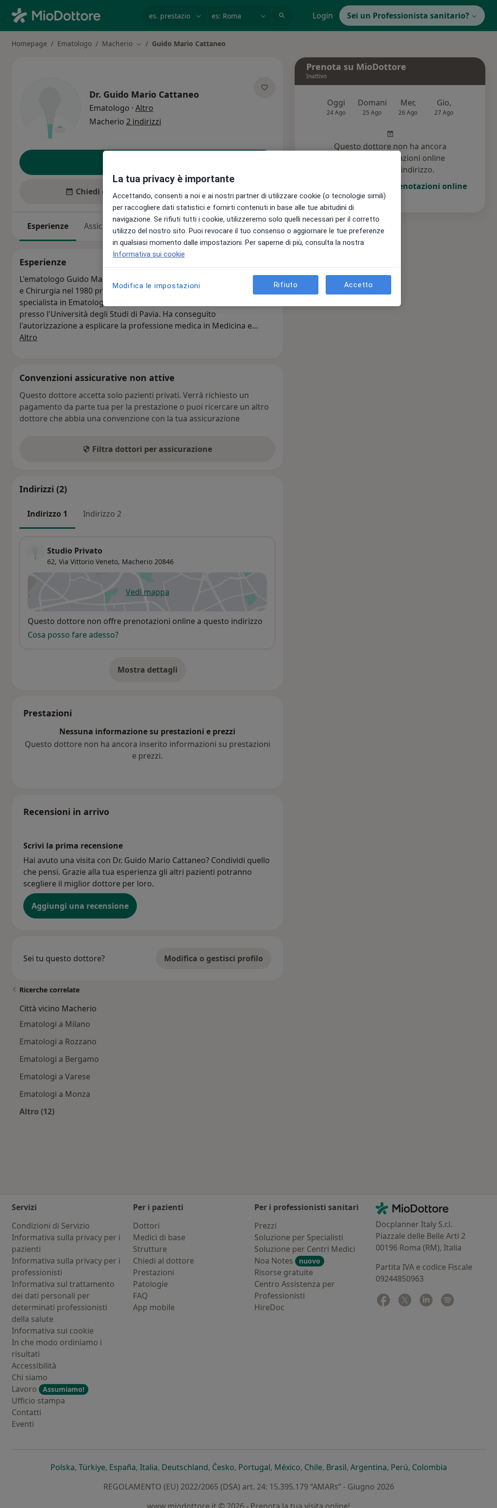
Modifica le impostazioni (156, 285)
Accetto (358, 284)
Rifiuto (286, 284)
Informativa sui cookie (149, 254)
